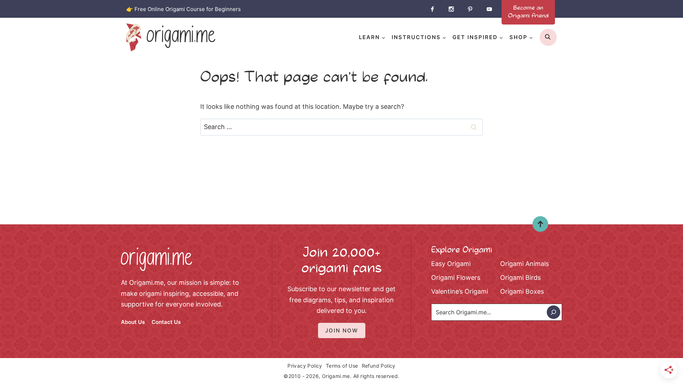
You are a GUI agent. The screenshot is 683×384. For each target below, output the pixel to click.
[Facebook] (432, 9)
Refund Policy (379, 366)
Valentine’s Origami (459, 291)
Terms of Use (342, 366)
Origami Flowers (455, 277)
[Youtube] (489, 9)
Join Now (341, 330)
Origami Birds (520, 277)
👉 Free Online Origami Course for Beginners (183, 9)
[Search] (553, 312)
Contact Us (166, 322)
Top (537, 226)
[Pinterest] (470, 9)
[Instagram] (451, 9)
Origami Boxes (522, 291)
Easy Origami (451, 263)
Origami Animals (524, 263)
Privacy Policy (304, 366)
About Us (133, 322)
